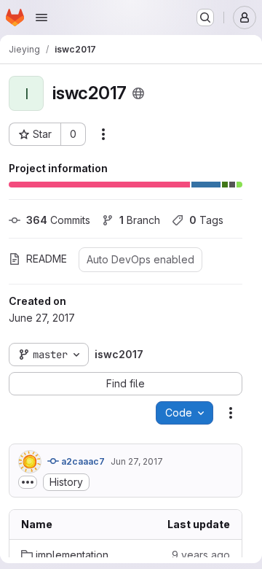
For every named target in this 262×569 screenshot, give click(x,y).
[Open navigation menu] (41, 17)
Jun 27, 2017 (137, 461)
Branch (139, 220)
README (46, 258)
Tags (206, 220)
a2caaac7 (82, 461)
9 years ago (201, 555)
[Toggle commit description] (27, 482)
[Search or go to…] (205, 17)
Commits (58, 220)
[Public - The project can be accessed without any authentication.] (138, 93)
